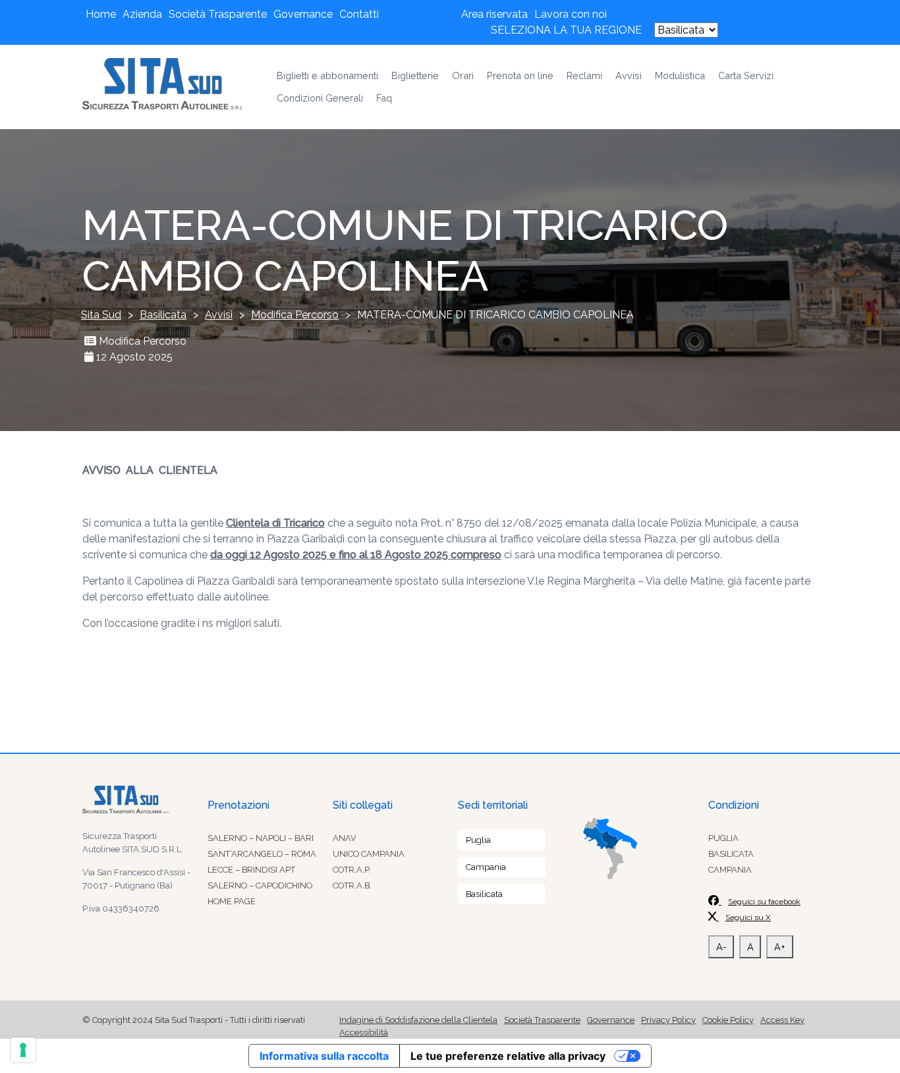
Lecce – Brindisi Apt (251, 870)
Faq (384, 97)
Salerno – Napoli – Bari (261, 838)
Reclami (584, 75)
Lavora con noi (570, 14)
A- (721, 946)
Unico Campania (369, 854)
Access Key (782, 1020)
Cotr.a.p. (352, 870)
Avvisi (628, 75)
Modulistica (680, 75)
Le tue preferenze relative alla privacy (507, 1055)
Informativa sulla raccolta (324, 1055)
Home (101, 14)
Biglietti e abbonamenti (327, 75)
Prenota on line (520, 75)
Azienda (142, 14)
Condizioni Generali (320, 97)
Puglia (478, 840)
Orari (463, 75)
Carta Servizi (745, 75)
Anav (344, 838)
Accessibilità (363, 1032)
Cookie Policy (728, 1020)
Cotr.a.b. (352, 885)
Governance (303, 14)
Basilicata (484, 894)
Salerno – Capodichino (260, 885)
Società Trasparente (218, 14)
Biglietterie (415, 75)
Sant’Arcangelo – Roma (262, 854)
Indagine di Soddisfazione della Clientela (418, 1020)
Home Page (232, 901)
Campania (486, 867)
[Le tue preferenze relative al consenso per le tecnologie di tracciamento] (23, 1049)
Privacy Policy (668, 1020)
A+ (779, 946)
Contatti (359, 14)
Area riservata (494, 14)
